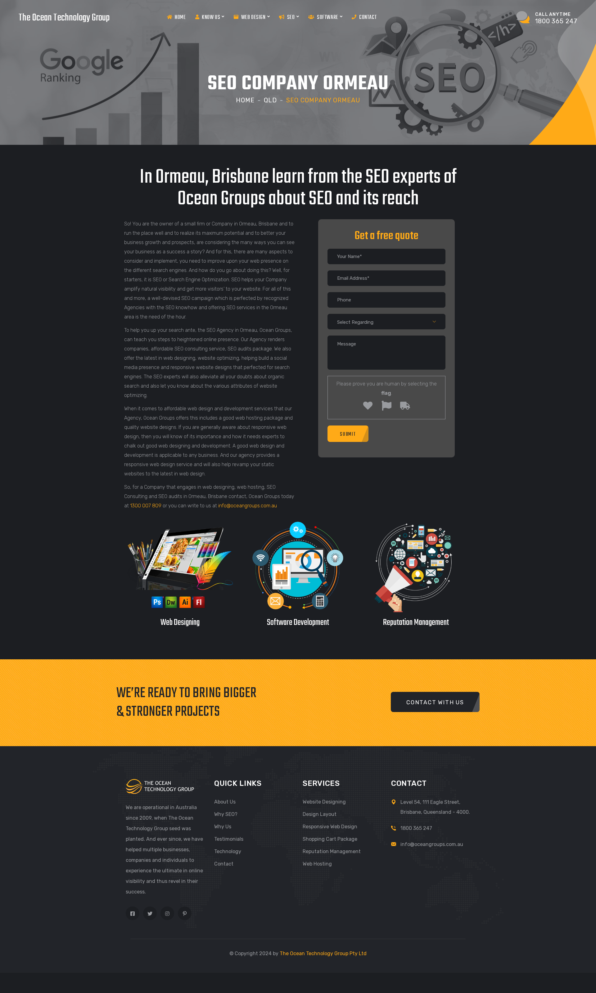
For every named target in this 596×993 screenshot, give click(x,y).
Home (180, 17)
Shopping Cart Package (330, 839)
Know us (211, 17)
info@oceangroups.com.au (247, 506)
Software (327, 17)
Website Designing (324, 802)
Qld (270, 100)
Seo (291, 17)
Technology (227, 851)
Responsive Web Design (330, 827)
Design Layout (319, 814)
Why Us (222, 827)
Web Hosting (317, 864)
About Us (225, 802)
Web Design (253, 17)
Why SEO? (225, 814)
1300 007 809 (145, 506)
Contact (368, 17)
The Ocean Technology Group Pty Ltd (323, 953)
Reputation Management (332, 851)
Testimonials (228, 839)
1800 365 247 (416, 828)
